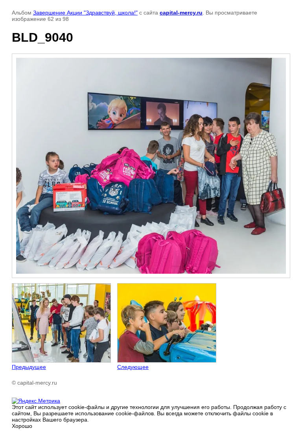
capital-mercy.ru (181, 12)
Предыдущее (29, 367)
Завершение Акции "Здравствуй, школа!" (85, 12)
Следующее (133, 367)
